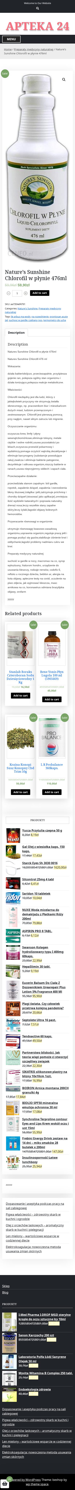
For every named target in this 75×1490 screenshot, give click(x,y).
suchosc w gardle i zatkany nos (25, 320)
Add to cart (40, 293)
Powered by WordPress (24, 1480)
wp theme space (37, 1484)
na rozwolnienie (40, 316)
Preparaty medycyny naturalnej (33, 49)
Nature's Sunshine (28, 308)
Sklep (6, 1286)
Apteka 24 (38, 25)
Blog (5, 1292)
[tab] (16, 332)
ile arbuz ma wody (20, 316)
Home (8, 49)
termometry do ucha (54, 320)
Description (16, 333)
